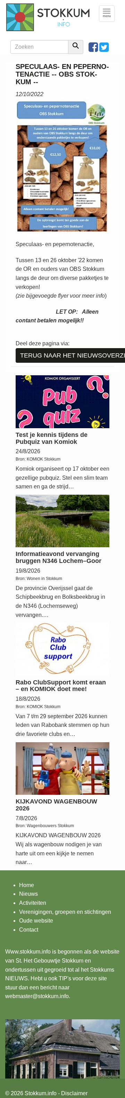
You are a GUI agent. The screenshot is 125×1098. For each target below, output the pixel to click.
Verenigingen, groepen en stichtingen (65, 912)
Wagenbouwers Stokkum (50, 825)
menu (109, 13)
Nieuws (28, 894)
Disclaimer (74, 1093)
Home (26, 885)
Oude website (36, 921)
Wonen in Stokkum (44, 578)
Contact (28, 930)
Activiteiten (32, 903)
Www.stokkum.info (28, 952)
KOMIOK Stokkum (43, 459)
